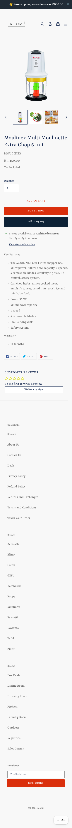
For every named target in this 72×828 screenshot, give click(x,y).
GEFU (10, 575)
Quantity (9, 180)
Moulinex (13, 607)
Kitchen (12, 706)
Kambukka (14, 586)
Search (11, 434)
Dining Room (16, 686)
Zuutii (11, 649)
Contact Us (14, 455)
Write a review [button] (34, 389)
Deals (11, 465)
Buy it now (36, 210)
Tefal (10, 638)
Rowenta (13, 628)
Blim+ (11, 554)
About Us (13, 444)
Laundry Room (17, 717)
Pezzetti (12, 617)
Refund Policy (16, 486)
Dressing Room (17, 696)
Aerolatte (13, 544)
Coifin (11, 565)
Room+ (40, 808)
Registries (13, 738)
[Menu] (66, 24)
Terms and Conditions (21, 507)
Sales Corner (15, 748)
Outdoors (13, 727)
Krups (11, 596)
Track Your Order (18, 518)
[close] (68, 4)
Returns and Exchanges (22, 497)
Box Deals (13, 675)
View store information (22, 244)
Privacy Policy (16, 476)
